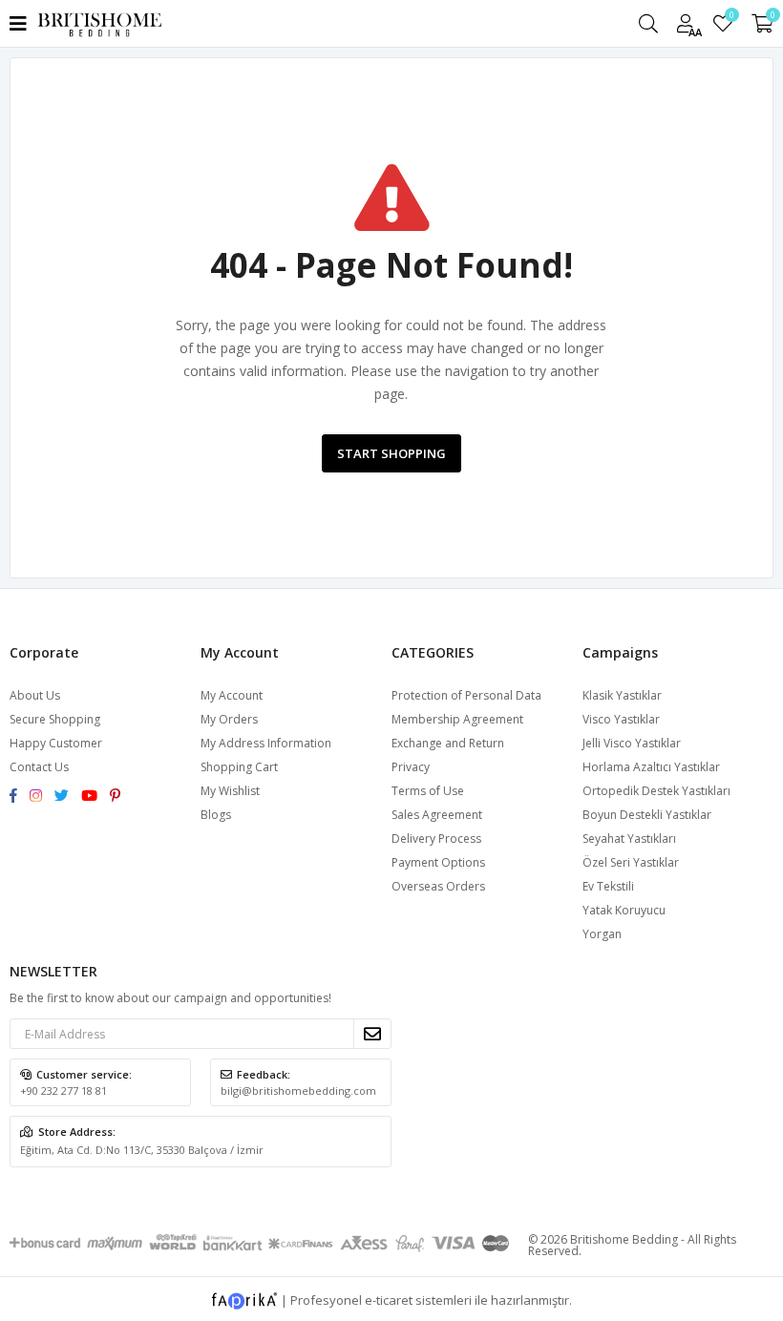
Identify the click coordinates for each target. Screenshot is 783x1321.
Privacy (411, 767)
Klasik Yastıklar (622, 695)
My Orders (229, 719)
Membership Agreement (457, 719)
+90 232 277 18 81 (63, 1090)
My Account (232, 695)
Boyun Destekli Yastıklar (646, 815)
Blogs (216, 815)
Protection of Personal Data (466, 695)
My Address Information (266, 743)
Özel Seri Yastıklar (630, 862)
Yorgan (602, 934)
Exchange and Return (448, 743)
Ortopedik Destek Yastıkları (656, 791)
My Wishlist (731, 17)
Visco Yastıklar (621, 719)
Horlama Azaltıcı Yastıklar (651, 767)
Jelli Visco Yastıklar (631, 743)
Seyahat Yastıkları (629, 838)
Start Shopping (391, 453)
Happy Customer (56, 743)
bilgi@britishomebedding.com (298, 1090)
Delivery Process (436, 838)
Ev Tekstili (608, 886)
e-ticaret (389, 1300)
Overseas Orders (438, 886)
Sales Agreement (437, 815)
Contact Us (39, 767)
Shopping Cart (239, 767)
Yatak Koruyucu (624, 910)
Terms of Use (428, 791)
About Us (35, 695)
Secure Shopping (55, 719)
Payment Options (438, 862)
